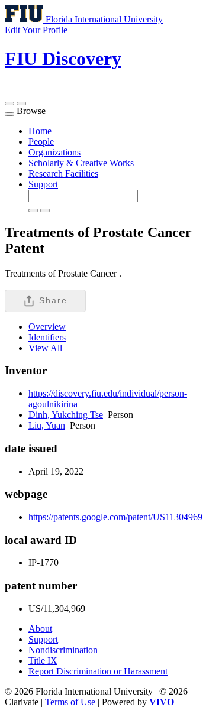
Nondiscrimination (63, 650)
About (40, 629)
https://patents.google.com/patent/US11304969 (115, 517)
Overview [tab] (47, 327)
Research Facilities (63, 173)
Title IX (42, 661)
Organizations (54, 152)
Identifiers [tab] (47, 337)
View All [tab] (45, 348)
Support (43, 184)
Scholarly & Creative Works (81, 163)
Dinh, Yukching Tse (65, 415)
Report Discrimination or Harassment (98, 671)
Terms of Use (71, 702)
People (41, 142)
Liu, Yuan (46, 425)
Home (40, 131)
